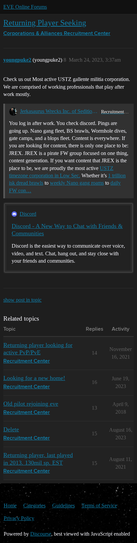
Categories (34, 505)
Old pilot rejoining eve (30, 403)
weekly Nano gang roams (77, 183)
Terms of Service (99, 505)
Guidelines (63, 505)
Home (10, 505)
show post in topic (22, 300)
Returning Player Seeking (44, 22)
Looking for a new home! (34, 378)
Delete (11, 429)
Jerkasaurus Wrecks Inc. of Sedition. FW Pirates (59, 111)
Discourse (40, 534)
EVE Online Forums (25, 7)
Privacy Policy (19, 518)
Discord (28, 214)
